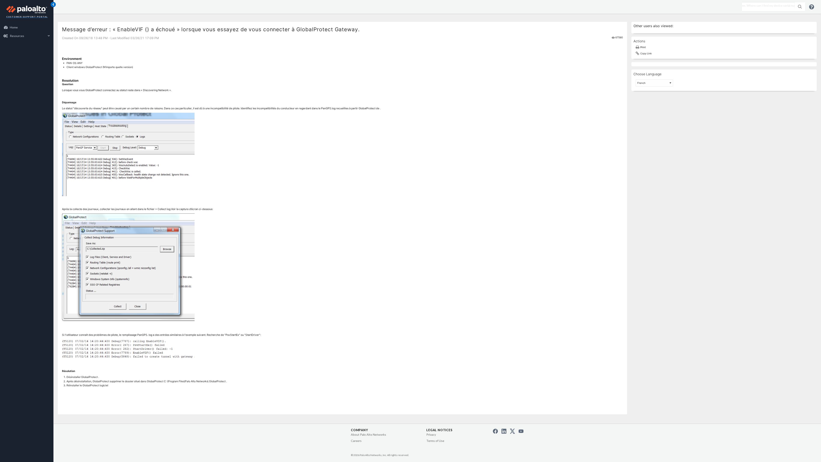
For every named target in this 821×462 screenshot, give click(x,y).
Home (14, 27)
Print (643, 47)
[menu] (26, 31)
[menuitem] (27, 27)
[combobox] (767, 5)
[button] (799, 6)
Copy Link (646, 53)
